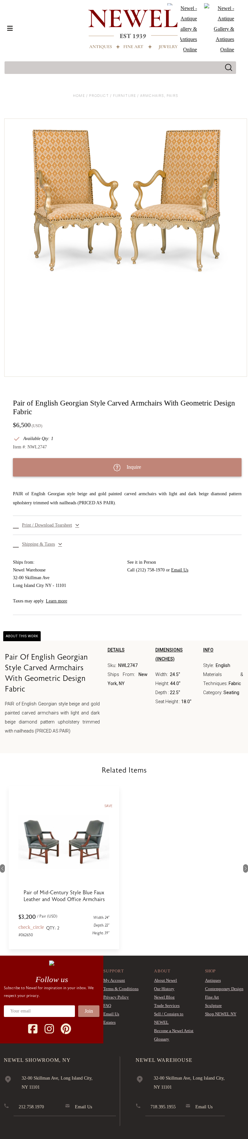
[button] (127, 525)
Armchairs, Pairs (159, 95)
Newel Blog (164, 997)
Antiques (213, 980)
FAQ (107, 1005)
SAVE (168, 806)
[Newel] (51, 963)
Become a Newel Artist (173, 1030)
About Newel (165, 980)
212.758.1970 (31, 1106)
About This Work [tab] (22, 636)
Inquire (133, 467)
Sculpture (213, 1005)
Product (99, 95)
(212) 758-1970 (150, 570)
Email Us (179, 570)
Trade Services (167, 1005)
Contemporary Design (224, 988)
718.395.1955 (163, 1106)
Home (79, 95)
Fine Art (212, 997)
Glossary (161, 1039)
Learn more (56, 601)
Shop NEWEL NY (220, 1013)
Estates (109, 1022)
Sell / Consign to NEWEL (168, 1018)
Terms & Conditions (121, 988)
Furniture (124, 95)
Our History (164, 988)
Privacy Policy (116, 997)
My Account (114, 980)
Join (89, 1011)
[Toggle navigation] (10, 28)
